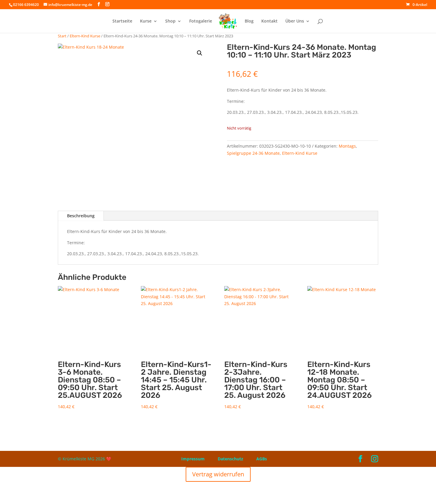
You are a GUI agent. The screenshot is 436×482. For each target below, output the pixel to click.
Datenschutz (230, 459)
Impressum (193, 459)
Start (62, 36)
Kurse (146, 21)
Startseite (122, 21)
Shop (170, 21)
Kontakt (269, 21)
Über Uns (294, 21)
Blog (249, 21)
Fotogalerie (200, 21)
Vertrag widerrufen (218, 474)
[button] (199, 53)
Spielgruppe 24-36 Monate (253, 153)
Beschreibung (81, 215)
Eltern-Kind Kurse (85, 36)
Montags (347, 146)
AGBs (261, 459)
